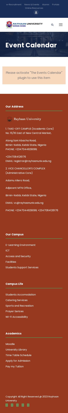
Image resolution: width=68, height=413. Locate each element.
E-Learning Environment (21, 245)
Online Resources (34, 8)
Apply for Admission (18, 361)
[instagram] (28, 405)
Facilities (11, 262)
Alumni (45, 4)
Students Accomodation (21, 294)
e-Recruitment (13, 4)
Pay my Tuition (15, 366)
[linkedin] (12, 405)
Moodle (10, 344)
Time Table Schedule (18, 355)
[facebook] (7, 405)
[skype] (17, 405)
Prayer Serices (15, 311)
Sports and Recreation (20, 306)
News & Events (31, 4)
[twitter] (23, 405)
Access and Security (18, 256)
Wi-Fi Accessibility (17, 317)
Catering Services (17, 300)
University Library (16, 349)
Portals (55, 4)
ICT (8, 250)
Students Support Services (22, 267)
